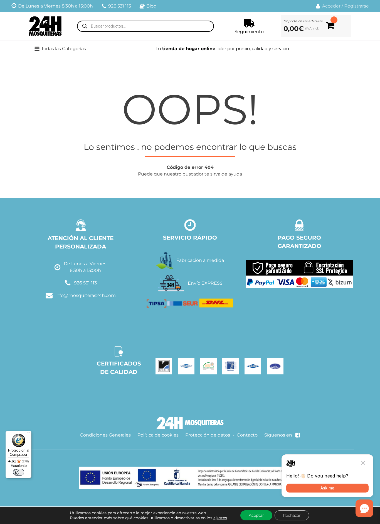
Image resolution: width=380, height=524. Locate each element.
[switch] (18, 472)
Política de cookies (158, 435)
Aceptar (256, 515)
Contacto (247, 435)
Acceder (331, 6)
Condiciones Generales (105, 435)
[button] (63, 48)
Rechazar (292, 515)
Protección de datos (207, 435)
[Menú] (28, 434)
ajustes (220, 517)
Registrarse (356, 6)
